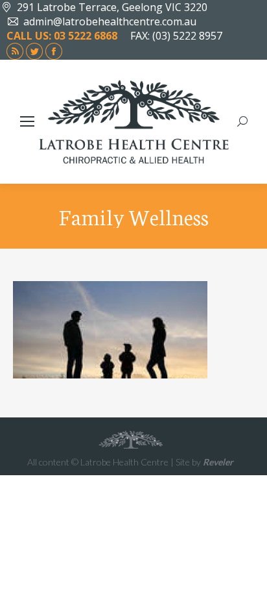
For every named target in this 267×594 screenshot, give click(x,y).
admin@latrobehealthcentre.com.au (109, 21)
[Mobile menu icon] (27, 121)
